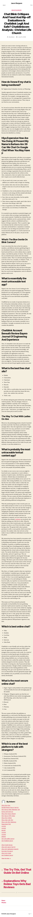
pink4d (4, 836)
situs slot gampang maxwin (10, 849)
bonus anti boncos (7, 811)
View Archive (6, 858)
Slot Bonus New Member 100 (11, 809)
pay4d (3, 830)
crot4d (4, 826)
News (3, 900)
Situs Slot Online (7, 818)
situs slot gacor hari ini (8, 847)
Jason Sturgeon (16, 3)
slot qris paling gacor (8, 838)
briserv (13, 37)
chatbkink (18, 519)
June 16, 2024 (22, 37)
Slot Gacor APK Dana (8, 816)
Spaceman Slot (6, 824)
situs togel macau (7, 845)
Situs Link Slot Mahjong (9, 822)
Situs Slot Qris (6, 805)
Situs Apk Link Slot (7, 820)
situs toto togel (6, 853)
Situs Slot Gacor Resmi (9, 814)
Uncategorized (16, 10)
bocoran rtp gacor (7, 851)
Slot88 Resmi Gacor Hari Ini (10, 807)
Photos (4, 902)
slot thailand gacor (7, 841)
